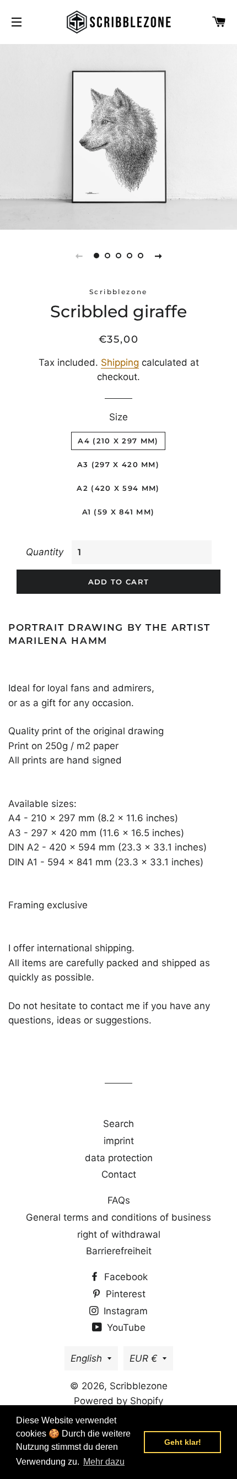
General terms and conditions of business (118, 1217)
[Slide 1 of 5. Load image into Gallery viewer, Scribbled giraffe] (96, 255)
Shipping (120, 362)
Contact (118, 1174)
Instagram (124, 1311)
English (86, 1358)
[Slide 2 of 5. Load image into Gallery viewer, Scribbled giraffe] (107, 255)
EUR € (143, 1358)
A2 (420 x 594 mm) (118, 488)
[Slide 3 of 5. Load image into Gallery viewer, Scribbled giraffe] (118, 255)
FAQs (118, 1200)
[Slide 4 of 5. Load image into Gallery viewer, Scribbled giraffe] (129, 255)
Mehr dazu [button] (104, 1461)
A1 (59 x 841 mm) (118, 511)
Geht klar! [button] (182, 1442)
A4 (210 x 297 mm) (118, 440)
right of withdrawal (118, 1234)
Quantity (44, 551)
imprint (119, 1140)
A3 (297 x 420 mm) (118, 464)
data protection (119, 1157)
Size (118, 416)
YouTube (125, 1327)
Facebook (124, 1276)
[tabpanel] (118, 135)
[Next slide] (158, 255)
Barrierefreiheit (119, 1250)
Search (118, 1123)
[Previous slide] (79, 255)
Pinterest (124, 1293)
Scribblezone (139, 1385)
